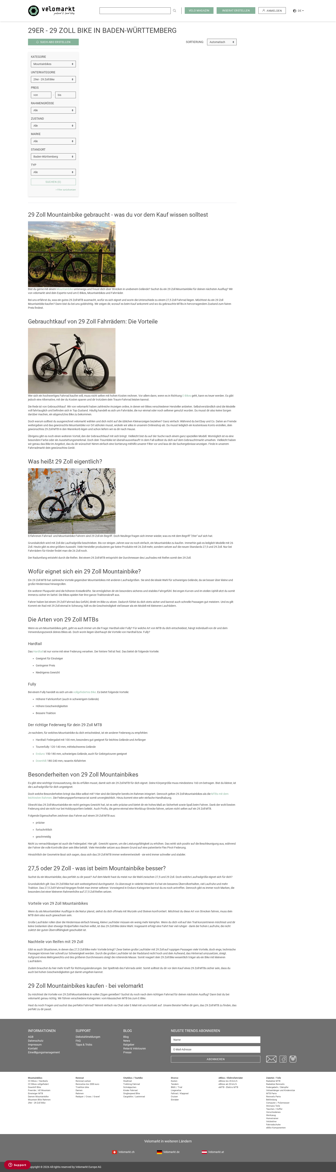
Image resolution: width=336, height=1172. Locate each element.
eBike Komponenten (276, 1127)
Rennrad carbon (83, 1081)
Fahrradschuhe (273, 1124)
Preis (35, 87)
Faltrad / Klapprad (179, 1093)
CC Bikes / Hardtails (38, 1081)
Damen (79, 1090)
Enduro (40, 753)
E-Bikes (186, 395)
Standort (38, 149)
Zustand (37, 118)
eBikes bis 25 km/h (228, 1081)
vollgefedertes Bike (84, 692)
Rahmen (80, 1093)
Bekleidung (271, 1099)
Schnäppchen (129, 1087)
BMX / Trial (176, 1087)
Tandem (175, 1084)
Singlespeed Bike (131, 1093)
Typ (33, 165)
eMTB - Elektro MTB (228, 1087)
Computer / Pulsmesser (278, 1103)
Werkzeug (271, 1115)
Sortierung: (195, 42)
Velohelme (271, 1121)
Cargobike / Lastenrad (134, 1096)
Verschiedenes (273, 1112)
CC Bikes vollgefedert (38, 1084)
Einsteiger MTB (35, 1093)
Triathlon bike (82, 1087)
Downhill (41, 760)
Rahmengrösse (42, 103)
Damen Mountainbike (38, 1096)
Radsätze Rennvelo (275, 1084)
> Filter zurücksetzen (66, 189)
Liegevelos (176, 1090)
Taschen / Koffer (274, 1109)
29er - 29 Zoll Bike (37, 1103)
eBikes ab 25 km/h (228, 1084)
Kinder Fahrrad (130, 1090)
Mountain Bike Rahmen (39, 1099)
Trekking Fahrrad (131, 1084)
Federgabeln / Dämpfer (277, 1087)
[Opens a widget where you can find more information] (17, 1165)
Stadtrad (127, 1081)
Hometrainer (272, 1118)
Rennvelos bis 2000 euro (87, 1084)
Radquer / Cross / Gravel (88, 1096)
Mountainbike (65, 289)
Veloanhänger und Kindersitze (280, 1090)
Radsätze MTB (273, 1081)
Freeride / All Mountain (39, 1090)
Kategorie (38, 57)
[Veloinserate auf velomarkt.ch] (51, 10)
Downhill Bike (34, 1087)
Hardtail (38, 651)
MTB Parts (271, 1093)
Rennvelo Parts (273, 1096)
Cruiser (174, 1096)
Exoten (174, 1081)
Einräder (175, 1099)
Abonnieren (216, 1059)
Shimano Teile (273, 1106)
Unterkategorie (43, 72)
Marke (36, 134)
